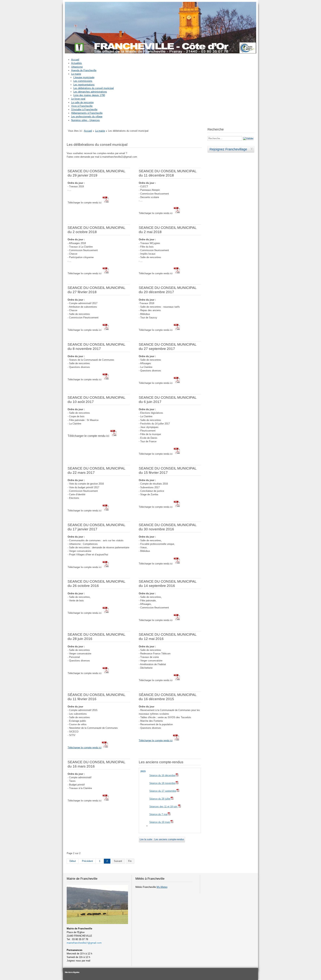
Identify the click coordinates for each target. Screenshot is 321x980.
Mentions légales (72, 972)
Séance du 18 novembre (162, 783)
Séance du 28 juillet (160, 798)
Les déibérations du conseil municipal (93, 88)
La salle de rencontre (82, 102)
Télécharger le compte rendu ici (84, 747)
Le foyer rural (78, 98)
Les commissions (82, 81)
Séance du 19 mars (159, 822)
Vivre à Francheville (82, 106)
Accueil (75, 59)
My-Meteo (162, 887)
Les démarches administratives (90, 91)
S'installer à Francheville (84, 109)
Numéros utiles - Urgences (85, 120)
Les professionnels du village (86, 116)
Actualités (76, 63)
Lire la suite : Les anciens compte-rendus (162, 839)
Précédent (87, 861)
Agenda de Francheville (83, 70)
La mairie (76, 74)
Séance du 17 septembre (162, 791)
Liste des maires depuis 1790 (89, 95)
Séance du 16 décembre (162, 775)
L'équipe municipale (83, 77)
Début (72, 861)
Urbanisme (77, 66)
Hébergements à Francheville (87, 113)
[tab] (252, 148)
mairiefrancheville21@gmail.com (84, 942)
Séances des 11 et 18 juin (163, 806)
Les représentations (84, 84)
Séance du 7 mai (158, 814)
